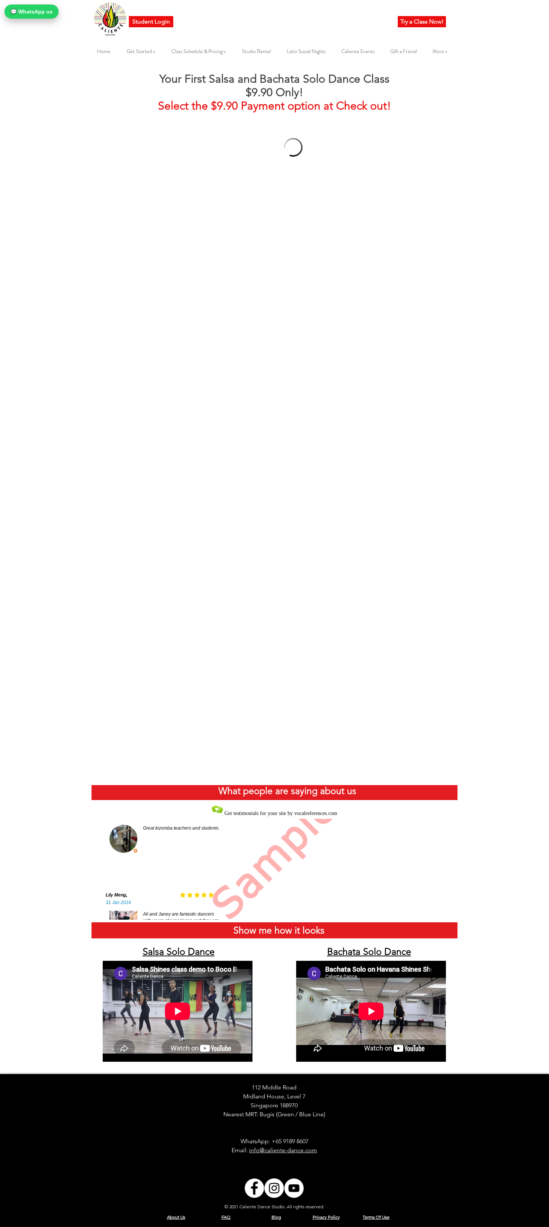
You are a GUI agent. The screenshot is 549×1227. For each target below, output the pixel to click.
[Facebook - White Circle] (254, 1188)
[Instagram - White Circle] (274, 1188)
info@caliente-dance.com (283, 1150)
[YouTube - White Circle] (294, 1188)
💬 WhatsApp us (31, 12)
